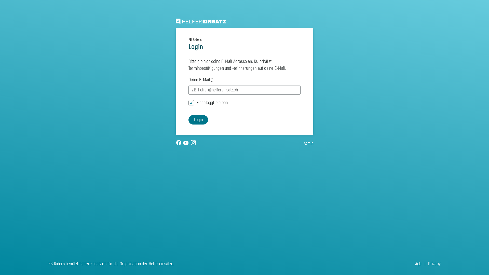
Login (198, 120)
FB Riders (195, 39)
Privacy (434, 264)
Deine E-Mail (200, 80)
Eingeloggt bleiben (212, 103)
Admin (308, 143)
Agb (418, 264)
